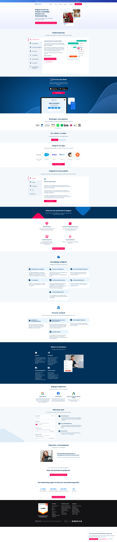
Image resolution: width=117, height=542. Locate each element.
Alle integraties (58, 164)
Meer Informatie (62, 139)
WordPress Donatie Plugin (76, 505)
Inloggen (70, 4)
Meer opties (111, 538)
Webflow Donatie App (76, 511)
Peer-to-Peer (34, 51)
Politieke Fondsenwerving (65, 505)
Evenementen (34, 63)
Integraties (74, 503)
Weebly (33, 182)
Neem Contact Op (55, 505)
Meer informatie (58, 128)
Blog (53, 508)
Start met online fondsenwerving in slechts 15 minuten (46, 22)
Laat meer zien (103, 536)
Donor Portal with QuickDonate (35, 67)
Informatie (54, 503)
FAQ (52, 510)
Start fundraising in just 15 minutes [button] (58, 497)
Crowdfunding (34, 55)
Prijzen (56, 4)
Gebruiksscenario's (65, 503)
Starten (55, 139)
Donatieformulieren (35, 39)
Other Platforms (32, 193)
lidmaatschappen (35, 59)
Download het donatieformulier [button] (50, 58)
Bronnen (60, 4)
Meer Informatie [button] (50, 201)
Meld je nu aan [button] (78, 4)
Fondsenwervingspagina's (37, 47)
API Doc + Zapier (75, 514)
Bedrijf (65, 4)
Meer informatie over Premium (58, 248)
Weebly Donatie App (75, 510)
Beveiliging (54, 514)
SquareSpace (34, 186)
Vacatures (53, 509)
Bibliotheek (54, 516)
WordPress (34, 178)
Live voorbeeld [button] (48, 61)
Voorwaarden (54, 511)
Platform (50, 4)
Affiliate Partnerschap (56, 515)
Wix (33, 190)
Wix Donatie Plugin (75, 509)
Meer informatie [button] (58, 92)
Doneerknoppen (35, 43)
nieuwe (67, 434)
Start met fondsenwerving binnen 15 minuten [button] (58, 474)
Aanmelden (78, 1)
